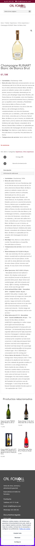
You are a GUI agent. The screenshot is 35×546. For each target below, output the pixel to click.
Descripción (7, 170)
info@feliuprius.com (14, 506)
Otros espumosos (23, 23)
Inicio (2, 23)
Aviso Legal (7, 518)
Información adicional (11, 173)
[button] (31, 30)
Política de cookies (24, 529)
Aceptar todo (18, 533)
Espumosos (13, 23)
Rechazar (17, 537)
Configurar (17, 542)
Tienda (7, 23)
